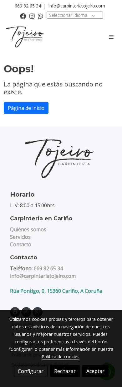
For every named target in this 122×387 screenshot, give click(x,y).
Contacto (20, 244)
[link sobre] (61, 162)
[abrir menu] (111, 37)
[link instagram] (32, 16)
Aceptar (95, 371)
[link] (25, 36)
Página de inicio (26, 108)
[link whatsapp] (40, 16)
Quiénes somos (28, 229)
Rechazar (65, 371)
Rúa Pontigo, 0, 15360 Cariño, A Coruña (56, 290)
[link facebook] (23, 16)
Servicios (20, 236)
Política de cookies (60, 357)
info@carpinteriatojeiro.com (76, 6)
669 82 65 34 (28, 6)
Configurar (30, 371)
